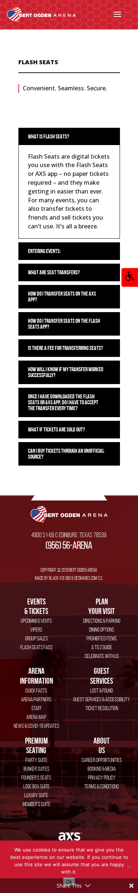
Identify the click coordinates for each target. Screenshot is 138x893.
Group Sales (36, 638)
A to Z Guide (101, 647)
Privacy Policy (102, 777)
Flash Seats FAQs (36, 647)
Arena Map (36, 717)
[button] (129, 277)
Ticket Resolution (101, 708)
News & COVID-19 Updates (36, 726)
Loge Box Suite (36, 786)
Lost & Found (101, 690)
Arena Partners (36, 699)
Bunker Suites (36, 769)
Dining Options (101, 629)
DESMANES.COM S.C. (88, 578)
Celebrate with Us (102, 656)
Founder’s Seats (36, 777)
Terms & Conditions (101, 786)
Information (36, 675)
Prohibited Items (101, 638)
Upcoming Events (36, 621)
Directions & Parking (101, 621)
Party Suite (36, 760)
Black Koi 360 (60, 578)
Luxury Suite (36, 795)
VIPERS (36, 629)
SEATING (36, 745)
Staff (36, 708)
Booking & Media (102, 769)
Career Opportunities (102, 760)
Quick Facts (36, 690)
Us (101, 745)
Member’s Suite (36, 804)
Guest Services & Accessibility (101, 699)
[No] (128, 867)
